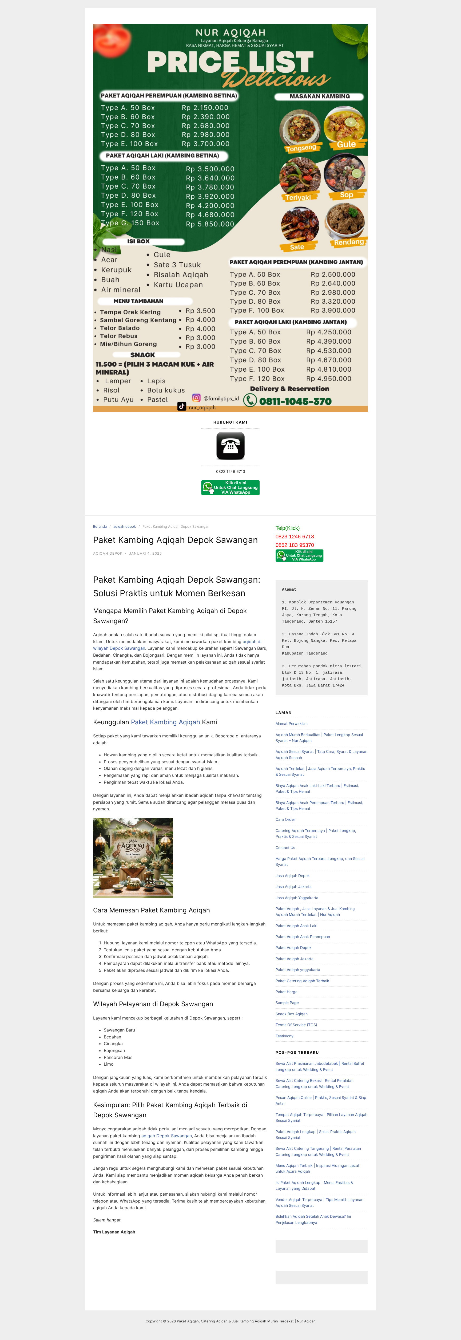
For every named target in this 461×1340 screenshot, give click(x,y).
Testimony (284, 1036)
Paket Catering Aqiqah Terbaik (302, 980)
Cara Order (285, 819)
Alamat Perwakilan (292, 723)
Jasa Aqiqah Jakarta (294, 886)
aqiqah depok (124, 526)
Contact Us (285, 847)
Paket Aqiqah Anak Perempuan (303, 936)
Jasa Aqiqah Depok (293, 875)
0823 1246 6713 (230, 471)
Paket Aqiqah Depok (294, 947)
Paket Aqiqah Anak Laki (296, 925)
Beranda (100, 526)
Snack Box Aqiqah (292, 1014)
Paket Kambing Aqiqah (165, 722)
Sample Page (287, 1002)
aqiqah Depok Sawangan (166, 1135)
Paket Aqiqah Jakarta (294, 958)
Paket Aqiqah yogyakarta (298, 969)
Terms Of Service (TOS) (296, 1024)
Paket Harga (286, 991)
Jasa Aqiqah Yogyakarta (297, 897)
